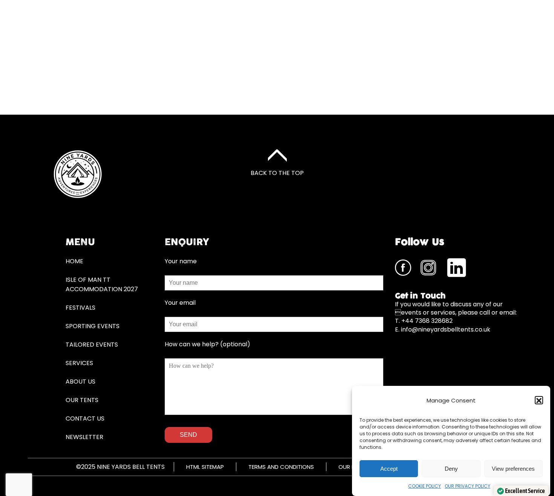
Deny (451, 468)
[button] (539, 400)
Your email (180, 302)
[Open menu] (468, 63)
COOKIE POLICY (424, 486)
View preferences (513, 468)
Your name (181, 261)
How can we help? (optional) (207, 344)
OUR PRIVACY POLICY (467, 486)
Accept (389, 468)
